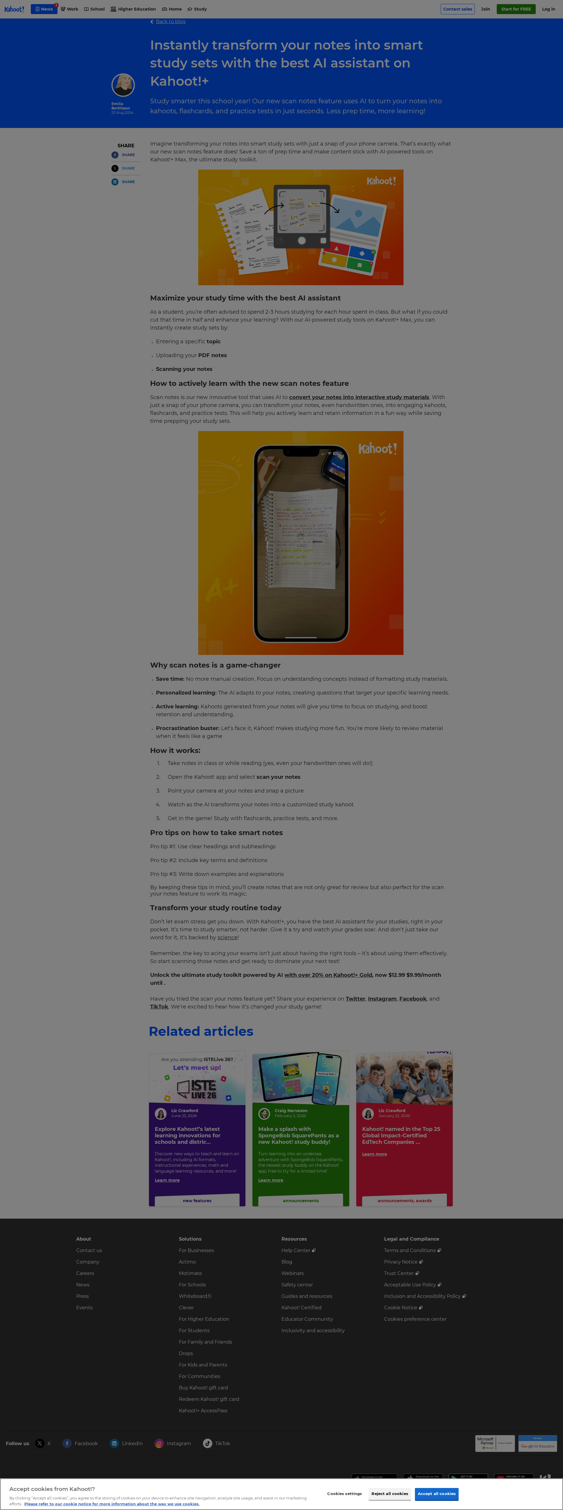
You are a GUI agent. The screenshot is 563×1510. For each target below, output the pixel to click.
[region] (281, 1494)
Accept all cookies (437, 1493)
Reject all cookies (390, 1493)
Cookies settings (344, 1493)
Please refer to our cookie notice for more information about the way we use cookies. (111, 1503)
